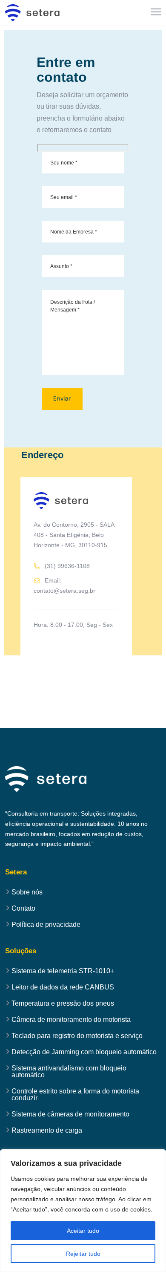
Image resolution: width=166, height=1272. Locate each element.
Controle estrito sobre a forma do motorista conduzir (75, 1095)
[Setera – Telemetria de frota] (32, 12)
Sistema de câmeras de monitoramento (70, 1114)
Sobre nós (27, 892)
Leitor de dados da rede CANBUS (62, 987)
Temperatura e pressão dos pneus (62, 1003)
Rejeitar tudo (83, 1253)
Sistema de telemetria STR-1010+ (62, 971)
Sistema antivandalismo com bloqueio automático (68, 1072)
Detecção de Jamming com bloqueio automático (84, 1052)
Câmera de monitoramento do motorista (71, 1019)
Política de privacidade (45, 924)
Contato (23, 908)
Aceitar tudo (83, 1230)
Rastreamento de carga (46, 1130)
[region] (83, 1210)
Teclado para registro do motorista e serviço (77, 1036)
